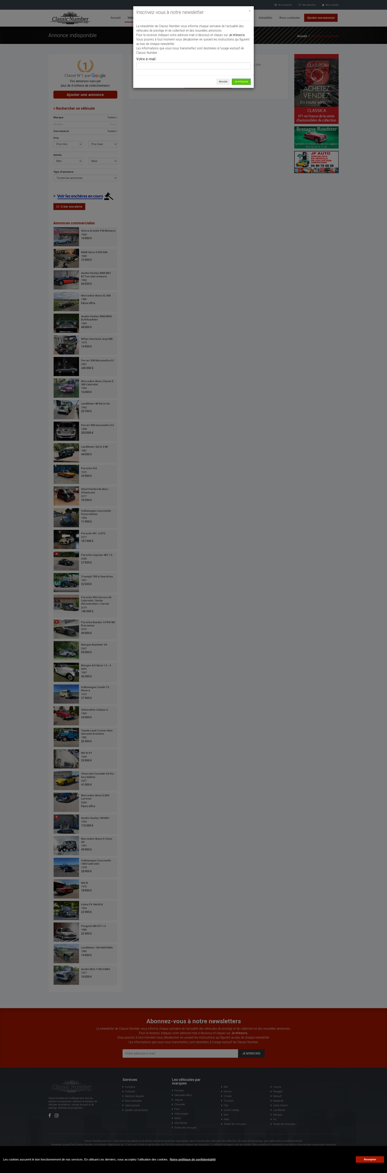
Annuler (223, 81)
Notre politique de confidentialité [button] (193, 1159)
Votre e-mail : (146, 59)
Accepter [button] (370, 1159)
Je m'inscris (241, 81)
